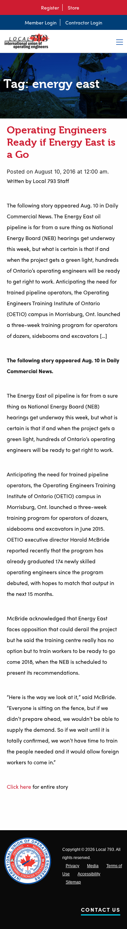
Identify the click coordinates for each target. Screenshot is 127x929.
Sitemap (73, 882)
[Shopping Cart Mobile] (86, 7)
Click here (19, 786)
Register (50, 7)
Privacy (72, 865)
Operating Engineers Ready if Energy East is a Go (61, 142)
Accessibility (89, 874)
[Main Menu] (119, 42)
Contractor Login (83, 22)
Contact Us (100, 910)
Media (93, 865)
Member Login (41, 22)
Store (73, 7)
